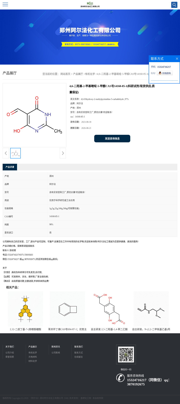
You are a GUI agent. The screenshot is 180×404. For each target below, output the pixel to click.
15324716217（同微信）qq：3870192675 (149, 382)
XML (66, 398)
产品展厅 (78, 74)
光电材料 (32, 357)
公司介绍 (9, 353)
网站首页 (65, 74)
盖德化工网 (86, 398)
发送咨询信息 (112, 138)
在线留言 (78, 357)
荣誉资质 (9, 357)
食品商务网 (98, 398)
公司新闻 (56, 353)
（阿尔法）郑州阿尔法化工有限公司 (46, 398)
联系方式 (78, 353)
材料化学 (32, 361)
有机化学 (90, 74)
